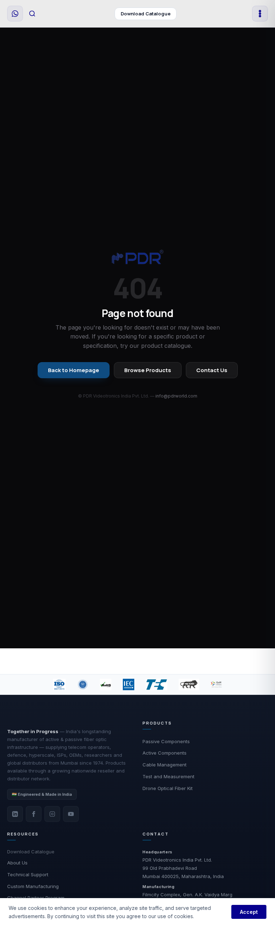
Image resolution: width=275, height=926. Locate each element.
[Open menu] (260, 13)
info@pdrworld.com (176, 396)
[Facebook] (34, 814)
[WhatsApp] (15, 13)
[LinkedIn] (15, 814)
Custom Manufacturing (33, 886)
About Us (17, 863)
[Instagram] (52, 814)
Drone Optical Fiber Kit (168, 788)
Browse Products (147, 370)
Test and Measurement (168, 776)
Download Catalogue (145, 13)
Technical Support (27, 874)
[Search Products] (32, 13)
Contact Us (211, 370)
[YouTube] (71, 814)
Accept (249, 912)
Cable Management (165, 764)
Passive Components (166, 741)
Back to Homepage (73, 370)
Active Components (165, 753)
